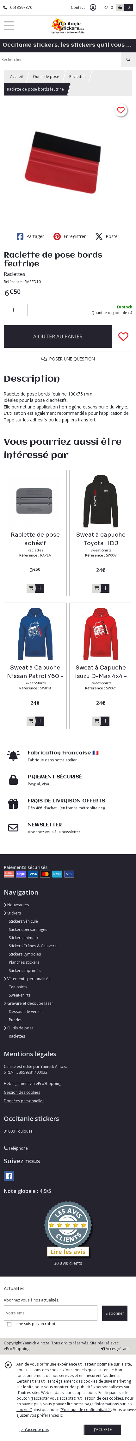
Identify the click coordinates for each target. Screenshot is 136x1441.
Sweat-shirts (19, 995)
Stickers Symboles (25, 954)
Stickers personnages (28, 929)
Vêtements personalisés (28, 978)
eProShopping (16, 1348)
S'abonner (115, 1313)
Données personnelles (24, 1101)
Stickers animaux (24, 937)
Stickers (13, 913)
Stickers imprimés (24, 970)
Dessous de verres (25, 1011)
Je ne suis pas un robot (35, 1323)
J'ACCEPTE (103, 1429)
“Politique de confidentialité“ (85, 1409)
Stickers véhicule (23, 921)
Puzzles (15, 1019)
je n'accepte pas (34, 1429)
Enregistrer (74, 236)
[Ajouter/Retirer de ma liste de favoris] (123, 336)
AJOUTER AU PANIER (58, 336)
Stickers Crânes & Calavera (33, 946)
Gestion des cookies (22, 1092)
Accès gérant (117, 1348)
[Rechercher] (128, 59)
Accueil (16, 76)
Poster (111, 236)
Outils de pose (46, 76)
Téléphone (18, 1148)
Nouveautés (17, 905)
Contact (78, 7)
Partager (34, 236)
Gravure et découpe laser (29, 1003)
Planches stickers (24, 962)
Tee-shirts (18, 987)
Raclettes (77, 76)
